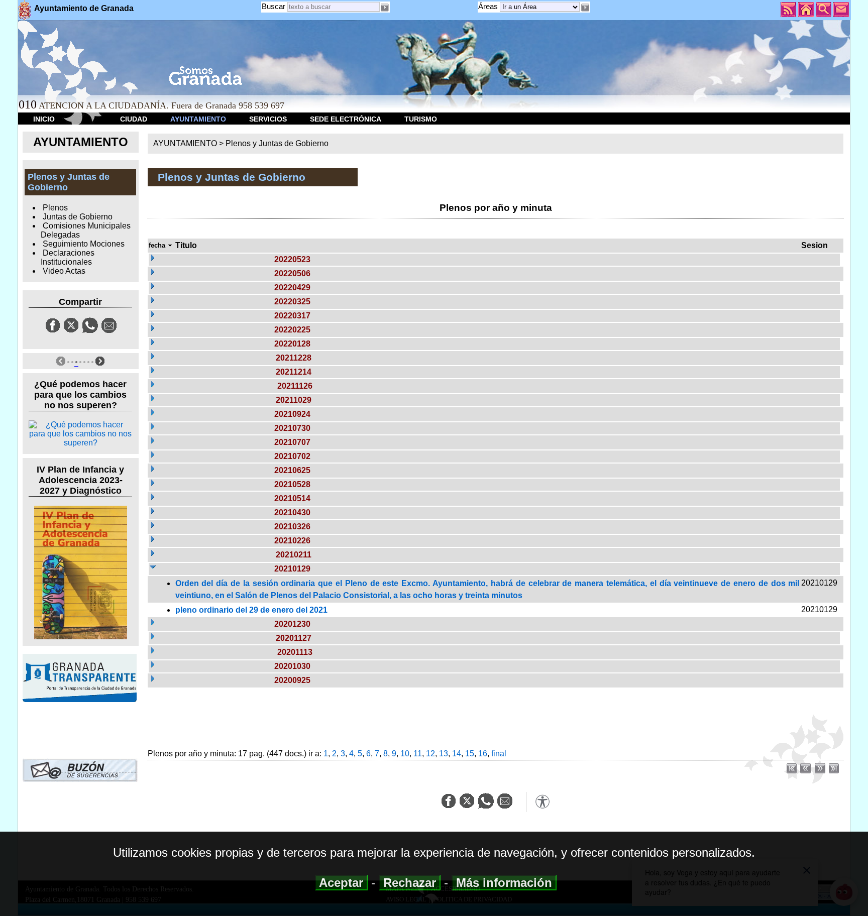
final (498, 753)
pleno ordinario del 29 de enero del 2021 (251, 610)
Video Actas (64, 271)
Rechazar (410, 882)
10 (404, 753)
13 (443, 753)
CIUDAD (133, 119)
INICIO (44, 119)
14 (456, 753)
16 (482, 753)
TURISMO (420, 119)
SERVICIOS (268, 119)
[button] (585, 7)
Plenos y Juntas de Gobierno (277, 143)
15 (469, 753)
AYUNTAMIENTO (198, 119)
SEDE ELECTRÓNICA (345, 119)
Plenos (55, 207)
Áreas (489, 6)
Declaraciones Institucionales (67, 257)
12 (430, 753)
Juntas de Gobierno (78, 216)
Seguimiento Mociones (84, 244)
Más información (504, 882)
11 (417, 753)
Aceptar (341, 882)
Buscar (273, 6)
